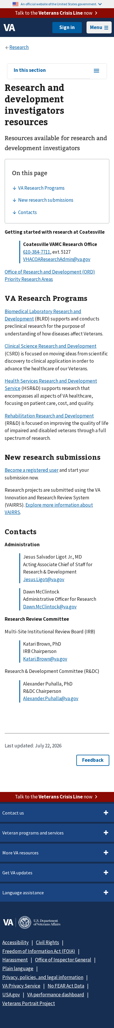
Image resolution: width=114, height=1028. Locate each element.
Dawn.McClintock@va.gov (50, 606)
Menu (96, 27)
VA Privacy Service (21, 986)
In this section (30, 70)
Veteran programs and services (33, 833)
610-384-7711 (36, 252)
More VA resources (20, 853)
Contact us (13, 813)
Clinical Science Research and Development (50, 346)
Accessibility (15, 942)
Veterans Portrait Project (28, 1003)
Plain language (17, 968)
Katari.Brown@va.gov (45, 659)
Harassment (15, 959)
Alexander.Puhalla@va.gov (50, 698)
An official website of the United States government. (59, 4)
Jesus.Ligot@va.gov (43, 579)
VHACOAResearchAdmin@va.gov (56, 259)
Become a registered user (31, 470)
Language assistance (23, 892)
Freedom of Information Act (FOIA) (38, 951)
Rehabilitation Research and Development (49, 416)
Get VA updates (17, 873)
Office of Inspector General (63, 959)
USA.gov (11, 994)
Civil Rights (47, 942)
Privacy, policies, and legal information (42, 977)
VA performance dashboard (55, 994)
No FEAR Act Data (66, 986)
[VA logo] (9, 27)
